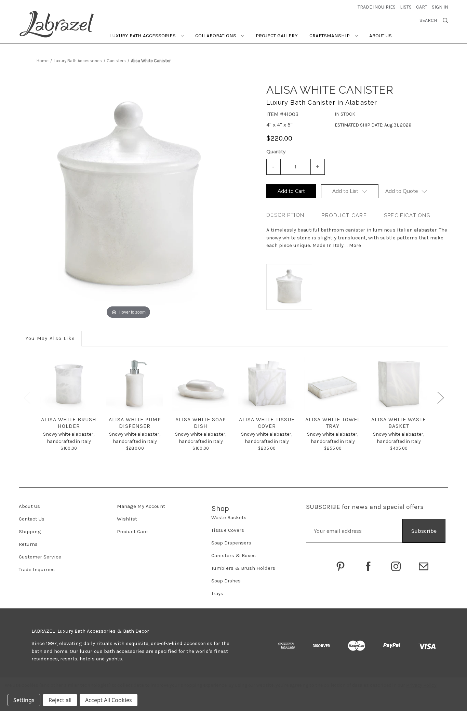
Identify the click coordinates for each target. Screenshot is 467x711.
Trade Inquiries (37, 569)
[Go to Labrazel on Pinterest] (340, 566)
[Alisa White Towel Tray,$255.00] (332, 383)
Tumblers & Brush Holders (243, 568)
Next (440, 397)
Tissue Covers (227, 530)
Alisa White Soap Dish (200, 422)
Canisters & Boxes (233, 555)
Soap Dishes (226, 581)
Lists (406, 7)
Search (428, 20)
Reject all (60, 700)
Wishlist (127, 519)
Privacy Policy (421, 685)
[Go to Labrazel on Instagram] (396, 566)
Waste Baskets (228, 517)
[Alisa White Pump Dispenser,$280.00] (134, 383)
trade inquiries (377, 7)
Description (285, 215)
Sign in (440, 7)
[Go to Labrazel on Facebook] (368, 566)
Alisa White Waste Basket (398, 422)
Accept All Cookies (108, 700)
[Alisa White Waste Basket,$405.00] (398, 383)
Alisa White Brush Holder (68, 422)
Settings (24, 700)
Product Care (344, 215)
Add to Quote (401, 191)
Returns (28, 544)
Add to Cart (291, 191)
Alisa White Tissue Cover (267, 422)
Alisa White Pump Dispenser (135, 422)
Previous (27, 397)
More (355, 245)
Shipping (30, 531)
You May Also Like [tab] (50, 338)
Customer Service (40, 557)
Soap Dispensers (231, 543)
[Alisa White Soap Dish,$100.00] (200, 383)
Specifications (407, 215)
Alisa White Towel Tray (332, 422)
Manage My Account (141, 506)
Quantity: (276, 151)
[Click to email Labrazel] (423, 566)
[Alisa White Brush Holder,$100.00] (68, 383)
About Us (380, 35)
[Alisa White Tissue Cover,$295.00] (266, 383)
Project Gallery (277, 35)
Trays (217, 593)
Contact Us (31, 519)
